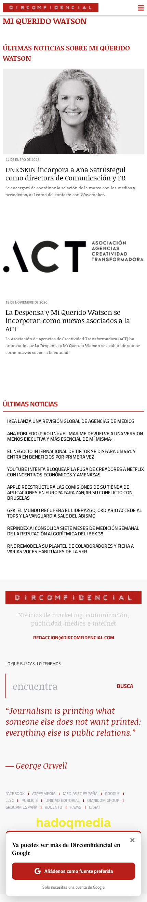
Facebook (15, 793)
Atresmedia (43, 793)
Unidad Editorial (62, 800)
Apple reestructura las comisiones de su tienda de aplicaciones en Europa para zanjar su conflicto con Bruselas (69, 492)
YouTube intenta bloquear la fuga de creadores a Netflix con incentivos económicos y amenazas (75, 472)
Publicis (30, 800)
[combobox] (57, 686)
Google (112, 793)
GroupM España (21, 807)
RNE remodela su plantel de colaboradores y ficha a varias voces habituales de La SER (70, 549)
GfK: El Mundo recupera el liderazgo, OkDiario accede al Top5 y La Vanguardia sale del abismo (74, 513)
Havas (75, 807)
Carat (94, 807)
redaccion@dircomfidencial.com (73, 637)
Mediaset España (80, 793)
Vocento (53, 807)
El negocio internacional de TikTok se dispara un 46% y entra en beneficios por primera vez (71, 454)
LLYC (9, 800)
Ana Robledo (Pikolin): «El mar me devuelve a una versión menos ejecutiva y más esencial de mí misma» (75, 436)
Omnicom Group (103, 800)
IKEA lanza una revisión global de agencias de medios (70, 421)
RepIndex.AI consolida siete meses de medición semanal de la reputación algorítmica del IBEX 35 (73, 531)
